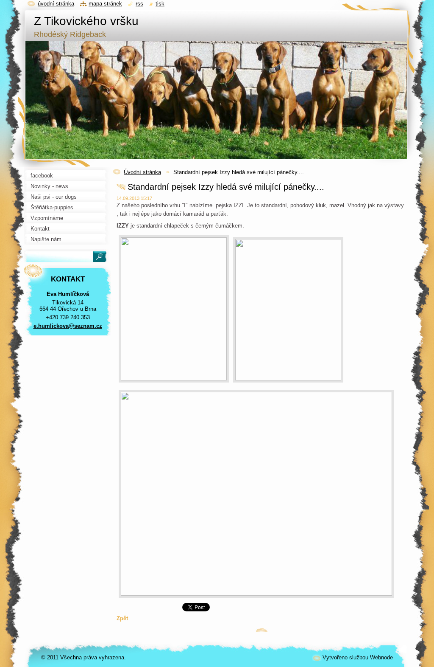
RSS (139, 3)
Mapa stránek (105, 3)
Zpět (122, 618)
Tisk (160, 3)
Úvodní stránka (142, 172)
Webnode (381, 657)
